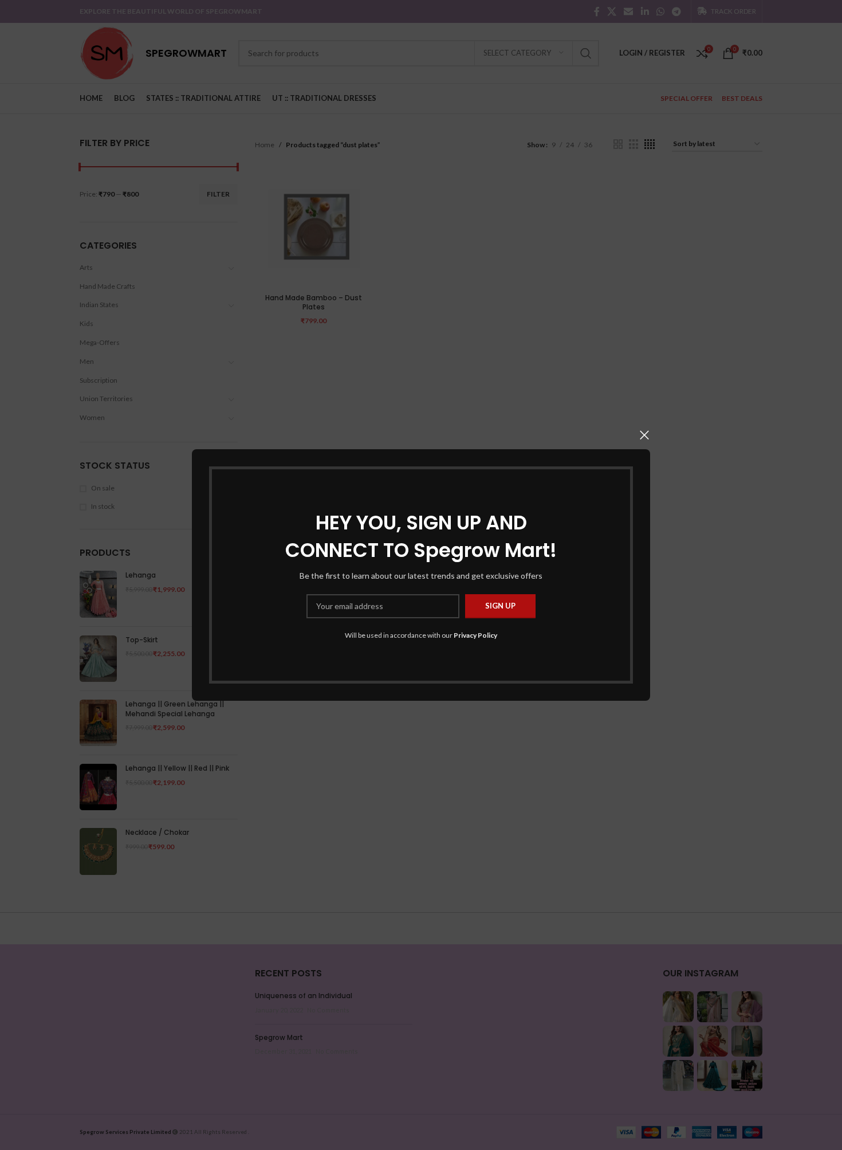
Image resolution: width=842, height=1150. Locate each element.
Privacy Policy (475, 635)
